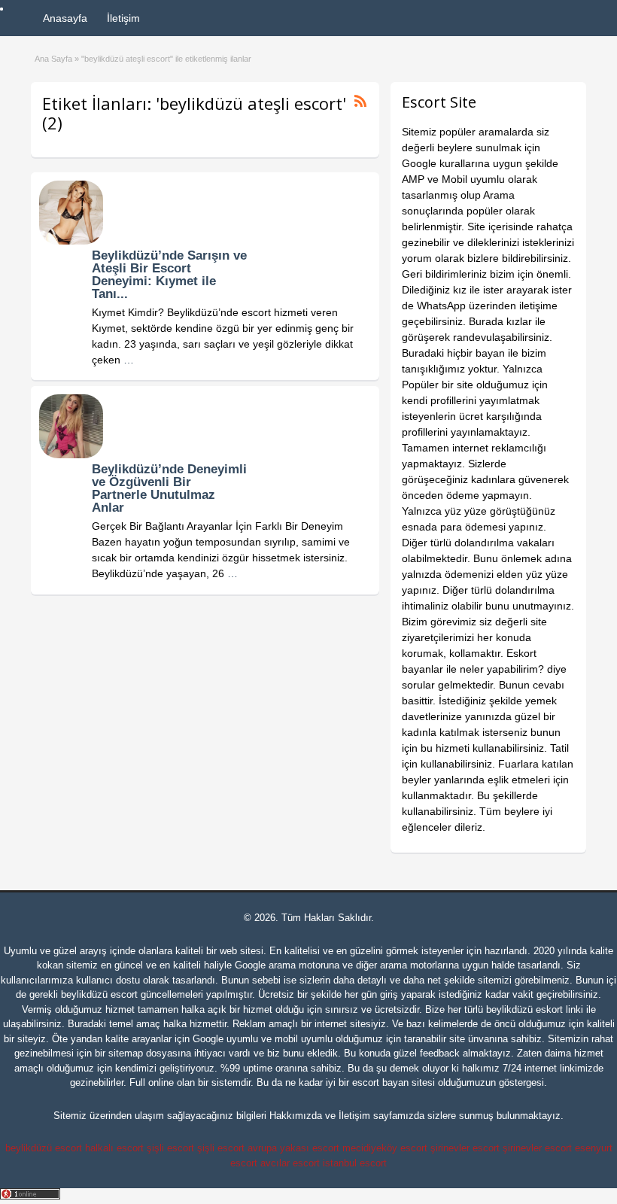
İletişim (123, 18)
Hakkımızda (295, 1115)
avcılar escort (290, 1163)
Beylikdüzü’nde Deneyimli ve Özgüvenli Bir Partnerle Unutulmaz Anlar (169, 488)
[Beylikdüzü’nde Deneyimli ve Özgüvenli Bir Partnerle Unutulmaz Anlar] (71, 454)
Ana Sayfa (53, 58)
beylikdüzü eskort (524, 1009)
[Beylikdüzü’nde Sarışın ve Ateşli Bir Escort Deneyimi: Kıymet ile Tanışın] (71, 241)
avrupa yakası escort (293, 1148)
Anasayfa (65, 18)
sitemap (125, 1053)
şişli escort (170, 1148)
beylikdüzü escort (99, 994)
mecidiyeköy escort (384, 1148)
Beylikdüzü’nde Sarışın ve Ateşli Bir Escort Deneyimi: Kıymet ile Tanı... (169, 274)
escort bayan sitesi (393, 1082)
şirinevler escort (465, 1148)
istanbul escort (355, 1163)
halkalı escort (114, 1148)
